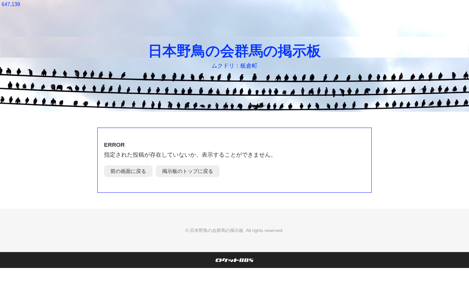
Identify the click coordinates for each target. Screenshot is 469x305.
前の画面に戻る (128, 171)
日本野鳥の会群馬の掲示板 (234, 51)
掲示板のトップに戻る (187, 171)
